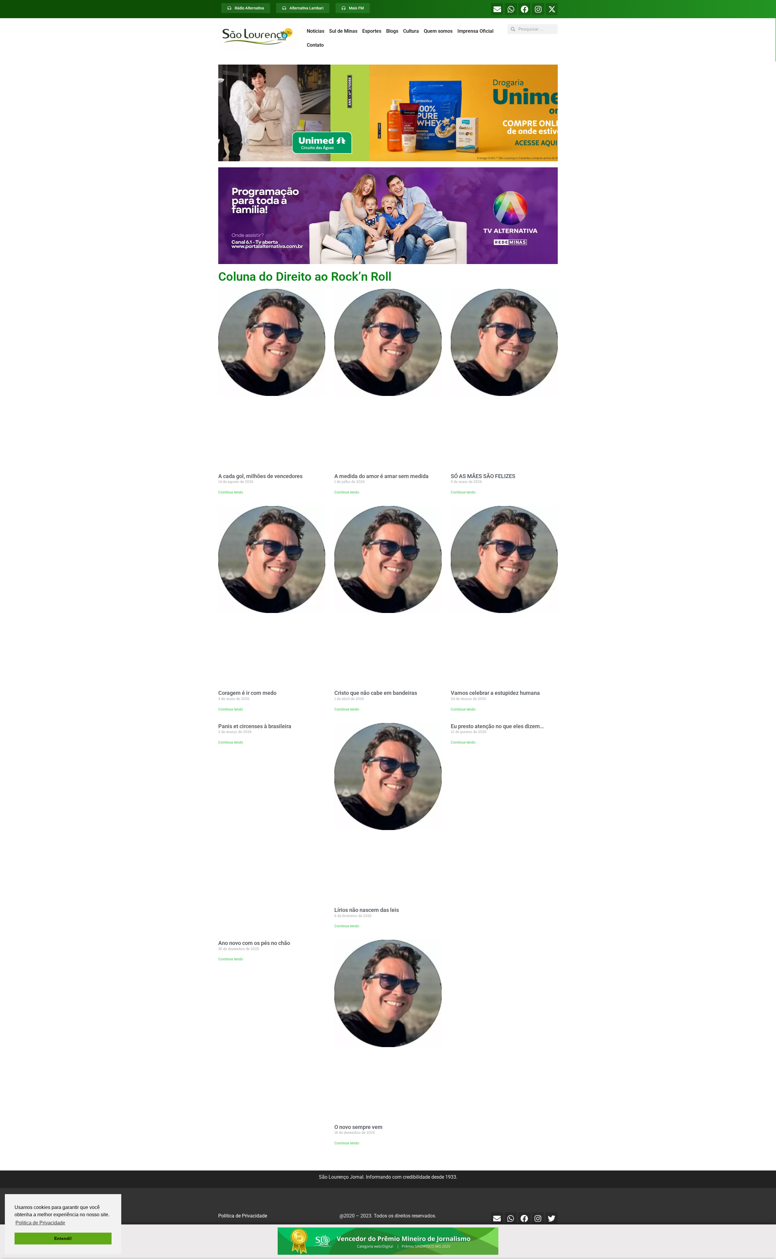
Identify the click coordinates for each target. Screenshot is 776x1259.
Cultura (411, 31)
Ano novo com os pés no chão (254, 943)
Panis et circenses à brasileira (254, 726)
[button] (388, 113)
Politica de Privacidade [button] (40, 1222)
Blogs (392, 31)
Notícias (315, 31)
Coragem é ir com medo (247, 693)
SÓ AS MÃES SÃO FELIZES (483, 476)
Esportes (371, 31)
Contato (315, 45)
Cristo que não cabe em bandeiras (375, 693)
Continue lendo (230, 492)
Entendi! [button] (63, 1238)
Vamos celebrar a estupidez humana (495, 693)
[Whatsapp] (511, 9)
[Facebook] (524, 9)
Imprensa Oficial (475, 31)
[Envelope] (497, 9)
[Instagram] (538, 9)
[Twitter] (552, 1218)
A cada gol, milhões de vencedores (260, 476)
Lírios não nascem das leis (366, 910)
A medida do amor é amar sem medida (381, 476)
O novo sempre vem (358, 1127)
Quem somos (438, 31)
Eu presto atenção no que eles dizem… (497, 726)
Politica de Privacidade (242, 1216)
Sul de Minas (343, 31)
